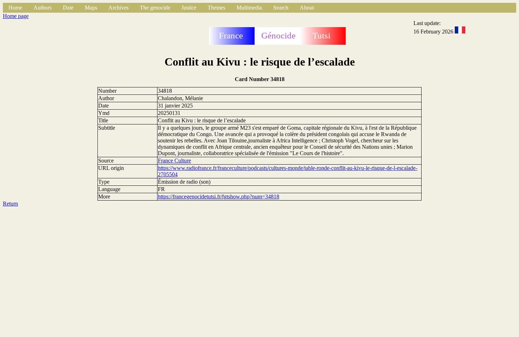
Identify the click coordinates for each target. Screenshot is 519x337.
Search (280, 8)
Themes (216, 8)
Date (68, 8)
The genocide (155, 8)
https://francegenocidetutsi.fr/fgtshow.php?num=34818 (218, 197)
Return (10, 204)
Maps (91, 8)
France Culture (174, 161)
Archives (118, 8)
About (307, 8)
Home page (16, 16)
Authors (43, 8)
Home (15, 8)
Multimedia (249, 8)
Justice (188, 8)
